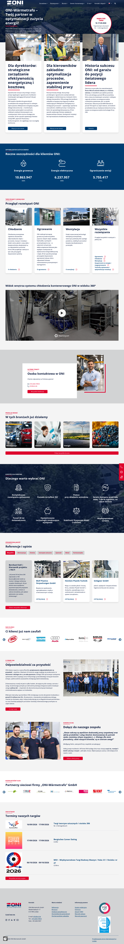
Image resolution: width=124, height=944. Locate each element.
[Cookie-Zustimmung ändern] (5, 939)
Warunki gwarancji (81, 916)
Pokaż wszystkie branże (62, 453)
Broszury (54, 910)
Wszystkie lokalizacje (37, 392)
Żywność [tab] (58, 553)
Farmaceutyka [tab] (78, 553)
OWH (81, 912)
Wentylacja (98, 261)
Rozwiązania (54, 3)
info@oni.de (33, 386)
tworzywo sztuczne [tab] (45, 553)
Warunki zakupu (80, 914)
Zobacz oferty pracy (73, 758)
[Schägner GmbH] (105, 581)
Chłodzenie (98, 259)
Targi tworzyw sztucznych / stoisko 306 (72, 823)
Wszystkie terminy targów (17, 878)
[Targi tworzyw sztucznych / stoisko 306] (13, 824)
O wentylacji (70, 269)
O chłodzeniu (12, 269)
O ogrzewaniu (41, 269)
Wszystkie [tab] (10, 553)
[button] (67, 677)
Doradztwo (42, 3)
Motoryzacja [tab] (22, 553)
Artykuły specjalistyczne (59, 912)
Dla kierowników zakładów (60, 916)
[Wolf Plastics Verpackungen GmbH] (47, 581)
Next (119, 639)
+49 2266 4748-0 (34, 384)
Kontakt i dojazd (100, 3)
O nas (89, 3)
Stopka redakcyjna (81, 907)
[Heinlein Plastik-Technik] (76, 581)
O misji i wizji (13, 709)
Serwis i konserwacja (76, 3)
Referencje (55, 907)
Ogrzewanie (99, 256)
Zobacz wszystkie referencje (18, 607)
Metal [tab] (67, 553)
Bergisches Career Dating (65, 839)
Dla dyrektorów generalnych (61, 914)
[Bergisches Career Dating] (13, 840)
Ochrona (77, 910)
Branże (64, 3)
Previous (3, 639)
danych (77, 912)
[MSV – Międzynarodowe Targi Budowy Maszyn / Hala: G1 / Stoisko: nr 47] (13, 862)
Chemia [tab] (32, 553)
